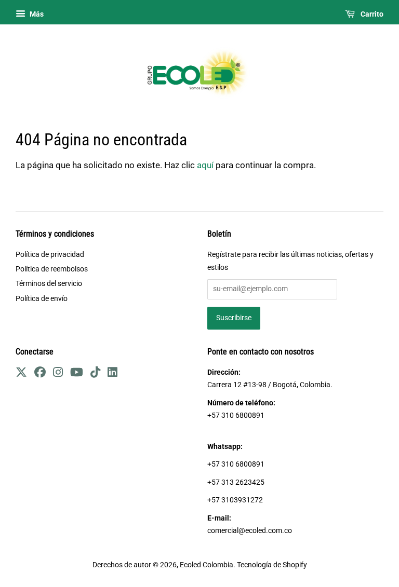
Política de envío (42, 298)
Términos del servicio (49, 283)
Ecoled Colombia (206, 565)
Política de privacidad (50, 254)
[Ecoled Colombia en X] (21, 374)
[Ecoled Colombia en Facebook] (40, 374)
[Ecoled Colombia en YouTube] (76, 374)
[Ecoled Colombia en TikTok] (95, 374)
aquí (205, 165)
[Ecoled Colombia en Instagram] (58, 374)
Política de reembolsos (52, 269)
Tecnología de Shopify (272, 565)
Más (36, 14)
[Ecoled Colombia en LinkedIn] (112, 374)
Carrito (371, 14)
